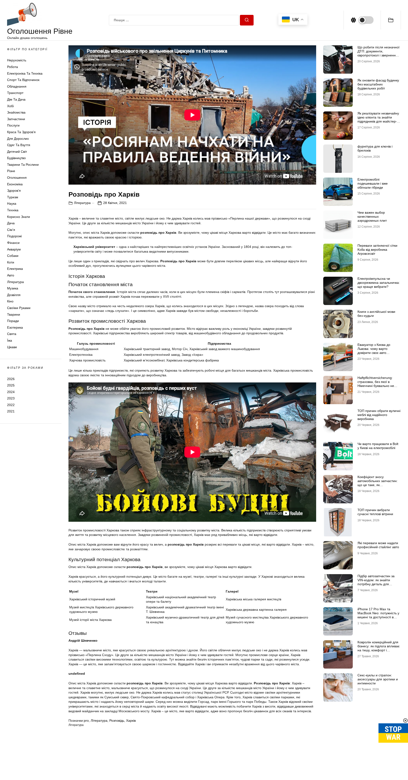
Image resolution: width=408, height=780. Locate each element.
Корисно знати (18, 217)
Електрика (15, 269)
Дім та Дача (16, 99)
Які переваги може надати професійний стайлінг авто (378, 545)
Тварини (13, 314)
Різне (11, 171)
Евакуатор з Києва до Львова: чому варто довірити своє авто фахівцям (373, 350)
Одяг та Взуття (18, 145)
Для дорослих (18, 138)
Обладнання (16, 86)
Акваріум (14, 249)
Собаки (12, 256)
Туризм (12, 197)
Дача (11, 223)
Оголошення (17, 177)
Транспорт (15, 93)
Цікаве (12, 347)
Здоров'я (14, 190)
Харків (131, 720)
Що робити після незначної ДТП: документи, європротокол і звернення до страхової (378, 53)
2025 (11, 385)
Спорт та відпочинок (23, 80)
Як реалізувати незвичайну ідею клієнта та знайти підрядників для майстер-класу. (378, 119)
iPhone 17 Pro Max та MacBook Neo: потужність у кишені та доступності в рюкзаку (378, 615)
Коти (10, 262)
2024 (11, 392)
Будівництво (16, 158)
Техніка (12, 210)
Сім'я (11, 230)
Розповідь (116, 720)
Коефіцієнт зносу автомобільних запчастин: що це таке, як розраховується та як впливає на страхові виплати (377, 487)
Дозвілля (14, 295)
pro (86, 720)
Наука (11, 203)
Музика (12, 288)
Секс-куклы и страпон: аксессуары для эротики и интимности (377, 679)
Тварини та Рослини (23, 164)
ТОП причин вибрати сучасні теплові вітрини (375, 512)
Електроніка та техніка (24, 73)
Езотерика (15, 327)
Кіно (10, 301)
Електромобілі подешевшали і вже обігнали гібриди (372, 183)
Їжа (9, 340)
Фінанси (13, 243)
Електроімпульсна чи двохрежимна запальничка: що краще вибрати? (378, 282)
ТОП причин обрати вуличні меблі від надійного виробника (378, 415)
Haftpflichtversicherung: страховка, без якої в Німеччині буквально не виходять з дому (375, 383)
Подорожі (14, 236)
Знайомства (16, 112)
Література (15, 282)
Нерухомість (16, 60)
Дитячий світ (17, 151)
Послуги (13, 125)
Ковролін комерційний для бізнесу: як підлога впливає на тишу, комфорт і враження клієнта (378, 648)
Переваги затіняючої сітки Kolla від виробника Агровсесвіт (377, 249)
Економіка (15, 184)
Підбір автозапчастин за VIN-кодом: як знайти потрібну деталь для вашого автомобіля (376, 582)
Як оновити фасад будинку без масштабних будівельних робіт (378, 84)
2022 (11, 405)
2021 (11, 411)
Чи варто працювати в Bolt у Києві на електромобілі (377, 446)
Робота (12, 67)
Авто (10, 275)
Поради (13, 321)
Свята (11, 334)
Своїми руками (18, 308)
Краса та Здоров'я (21, 132)
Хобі (10, 106)
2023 (11, 398)
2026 (11, 379)
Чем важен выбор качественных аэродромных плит (372, 216)
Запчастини (16, 119)
